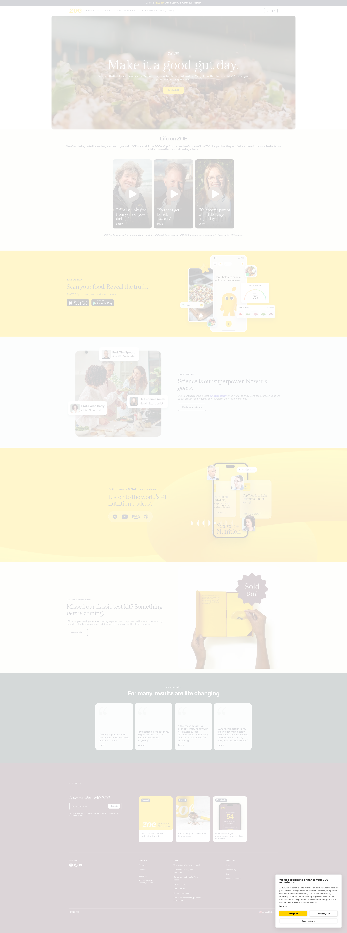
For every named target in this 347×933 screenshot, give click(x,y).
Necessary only (323, 914)
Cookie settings (309, 921)
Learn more (284, 906)
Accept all (293, 913)
